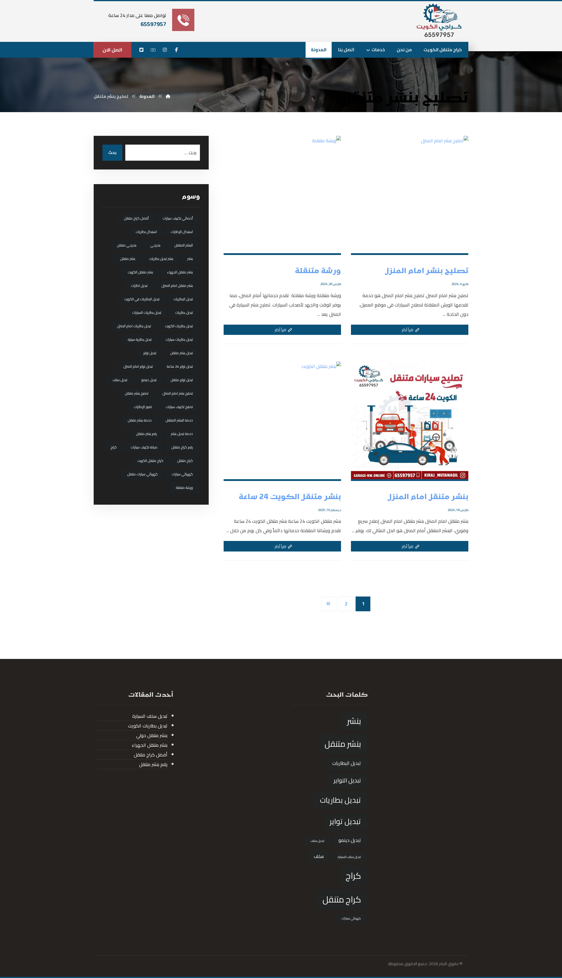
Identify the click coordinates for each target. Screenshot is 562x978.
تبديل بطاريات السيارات (146, 312)
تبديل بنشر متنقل (181, 353)
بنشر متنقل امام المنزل (177, 285)
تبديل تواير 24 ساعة (180, 366)
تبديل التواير (347, 780)
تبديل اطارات (139, 285)
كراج (114, 447)
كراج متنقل (185, 460)
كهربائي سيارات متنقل (142, 474)
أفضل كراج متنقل (136, 218)
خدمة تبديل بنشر (182, 433)
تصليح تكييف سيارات (179, 406)
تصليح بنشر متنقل (136, 393)
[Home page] (168, 96)
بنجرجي (155, 245)
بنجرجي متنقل (126, 245)
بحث (112, 152)
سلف (319, 856)
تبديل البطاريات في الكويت (142, 299)
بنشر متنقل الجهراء (180, 272)
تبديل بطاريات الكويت (179, 326)
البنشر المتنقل (183, 245)
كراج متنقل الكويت (150, 460)
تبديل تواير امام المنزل (138, 366)
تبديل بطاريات (184, 312)
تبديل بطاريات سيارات (179, 339)
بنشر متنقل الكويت (140, 272)
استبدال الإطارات (182, 231)
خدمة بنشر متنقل (140, 420)
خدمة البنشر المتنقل (179, 420)
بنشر (190, 258)
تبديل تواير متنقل (182, 379)
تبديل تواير (149, 353)
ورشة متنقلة (184, 487)
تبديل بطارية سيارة (140, 339)
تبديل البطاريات (183, 299)
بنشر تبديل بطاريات (161, 258)
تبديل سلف (119, 379)
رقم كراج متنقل (182, 447)
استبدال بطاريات (146, 231)
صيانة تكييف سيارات (144, 447)
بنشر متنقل (127, 258)
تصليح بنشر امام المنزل (177, 393)
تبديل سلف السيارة (349, 857)
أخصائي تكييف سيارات (178, 218)
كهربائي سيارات (182, 474)
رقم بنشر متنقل (146, 433)
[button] (176, 50)
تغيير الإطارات (143, 406)
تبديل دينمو (149, 379)
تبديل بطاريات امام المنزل (134, 326)
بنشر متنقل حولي (151, 735)
